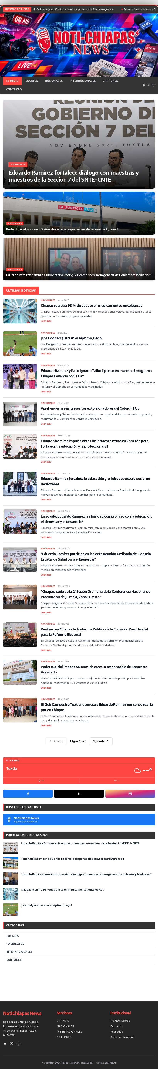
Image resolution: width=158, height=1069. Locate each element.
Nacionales (54, 81)
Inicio (14, 81)
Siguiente (99, 741)
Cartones (110, 81)
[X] (148, 85)
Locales (31, 81)
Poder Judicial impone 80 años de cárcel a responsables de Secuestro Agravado (49, 9)
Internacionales (83, 81)
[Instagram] (153, 85)
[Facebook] (143, 85)
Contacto (14, 89)
